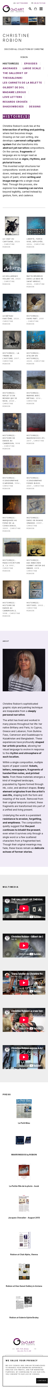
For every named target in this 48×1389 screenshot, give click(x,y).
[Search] (30, 8)
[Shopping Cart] (35, 8)
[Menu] (41, 8)
